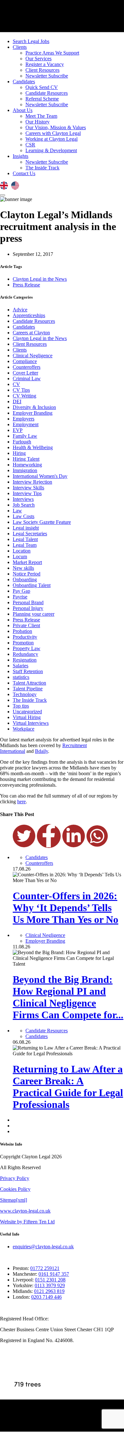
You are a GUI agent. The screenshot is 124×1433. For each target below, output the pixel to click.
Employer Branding (32, 413)
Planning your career (33, 614)
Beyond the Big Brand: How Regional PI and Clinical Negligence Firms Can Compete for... (68, 997)
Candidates (24, 81)
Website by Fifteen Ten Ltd (27, 1221)
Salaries (20, 665)
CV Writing (24, 395)
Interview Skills (28, 487)
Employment (25, 424)
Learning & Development (51, 150)
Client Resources (42, 70)
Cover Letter (25, 372)
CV (16, 384)
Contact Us (24, 173)
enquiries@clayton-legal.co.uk (43, 1246)
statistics (21, 677)
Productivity (25, 637)
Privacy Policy (14, 1178)
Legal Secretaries (30, 533)
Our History (37, 121)
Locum (20, 556)
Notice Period (26, 573)
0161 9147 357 (53, 1274)
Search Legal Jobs (31, 41)
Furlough (22, 441)
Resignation (25, 660)
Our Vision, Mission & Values (55, 127)
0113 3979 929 (50, 1285)
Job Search (24, 505)
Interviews (23, 499)
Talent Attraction (29, 683)
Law (17, 510)
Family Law (25, 436)
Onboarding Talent (32, 585)
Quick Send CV (41, 87)
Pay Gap (21, 591)
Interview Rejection (32, 482)
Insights (20, 156)
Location (22, 550)
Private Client (26, 625)
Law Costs (23, 516)
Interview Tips (27, 493)
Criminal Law (27, 378)
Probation (22, 631)
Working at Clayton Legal (51, 139)
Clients (20, 47)
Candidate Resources (46, 93)
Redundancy (25, 654)
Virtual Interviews (31, 723)
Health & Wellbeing (33, 447)
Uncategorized (27, 711)
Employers (23, 418)
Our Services (38, 58)
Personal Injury (28, 608)
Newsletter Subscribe (46, 75)
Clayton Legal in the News (40, 279)
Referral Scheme (42, 98)
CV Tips (21, 390)
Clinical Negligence (32, 355)
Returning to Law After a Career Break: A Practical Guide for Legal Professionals (68, 1086)
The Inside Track (42, 167)
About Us (22, 110)
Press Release (26, 284)
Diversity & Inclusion (34, 407)
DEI (17, 401)
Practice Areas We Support (52, 53)
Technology (25, 694)
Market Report (27, 562)
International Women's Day (40, 476)
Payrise (20, 596)
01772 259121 (44, 1268)
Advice (20, 309)
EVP (18, 430)
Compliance (25, 361)
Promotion (23, 642)
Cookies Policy (15, 1189)
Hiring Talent (26, 459)
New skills (23, 568)
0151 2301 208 (50, 1279)
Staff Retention (28, 671)
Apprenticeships (29, 315)
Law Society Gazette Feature (42, 522)
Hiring (19, 453)
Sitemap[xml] (13, 1200)
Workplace (23, 728)
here (21, 801)
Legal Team (25, 545)
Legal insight (26, 528)
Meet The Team (41, 116)
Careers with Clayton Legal (53, 133)
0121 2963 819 (49, 1291)
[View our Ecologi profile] (27, 1374)
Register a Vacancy (44, 64)
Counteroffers (26, 367)
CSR (30, 144)
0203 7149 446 (46, 1297)
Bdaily (41, 751)
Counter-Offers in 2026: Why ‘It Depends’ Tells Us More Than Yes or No (65, 907)
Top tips (21, 706)
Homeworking (27, 464)
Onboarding (25, 579)
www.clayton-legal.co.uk (25, 1211)
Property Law (26, 648)
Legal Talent (25, 539)
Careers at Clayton (31, 332)
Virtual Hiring (27, 717)
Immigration (25, 470)
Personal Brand (28, 602)
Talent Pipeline (28, 688)
